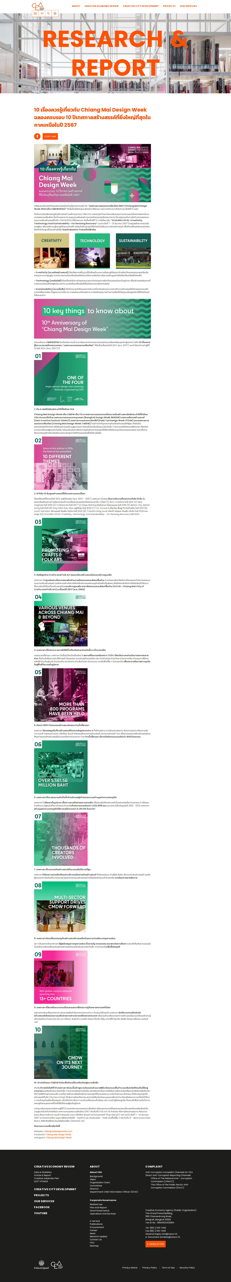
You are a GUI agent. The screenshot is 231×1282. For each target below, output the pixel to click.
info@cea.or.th (169, 1233)
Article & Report (42, 1175)
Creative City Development (141, 6)
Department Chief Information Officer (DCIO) (114, 1191)
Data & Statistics (43, 1172)
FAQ (92, 1242)
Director (94, 1188)
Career (93, 1230)
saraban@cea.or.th (170, 1237)
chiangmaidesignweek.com (58, 1131)
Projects (169, 6)
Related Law (96, 1204)
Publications (96, 1224)
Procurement (97, 1227)
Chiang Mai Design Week (58, 1134)
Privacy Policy (149, 1267)
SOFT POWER (41, 1181)
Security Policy (187, 1267)
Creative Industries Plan (46, 1178)
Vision (93, 1179)
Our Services (188, 6)
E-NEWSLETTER (155, 1244)
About (76, 6)
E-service (95, 1221)
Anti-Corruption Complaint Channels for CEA (169, 1172)
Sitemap (94, 1245)
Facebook (42, 1207)
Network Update (98, 1236)
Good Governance (99, 1210)
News (92, 1233)
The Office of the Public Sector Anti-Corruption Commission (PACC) (170, 1186)
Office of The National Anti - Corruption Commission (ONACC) (171, 1180)
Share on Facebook (37, 136)
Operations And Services (103, 1213)
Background (96, 1176)
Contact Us (96, 1239)
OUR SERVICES (44, 1201)
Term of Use (168, 1267)
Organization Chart (100, 1182)
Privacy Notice (129, 1267)
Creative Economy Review (102, 6)
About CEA (96, 1172)
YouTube (40, 1213)
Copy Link (50, 136)
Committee (96, 1185)
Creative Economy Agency (38, 6)
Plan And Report (98, 1207)
